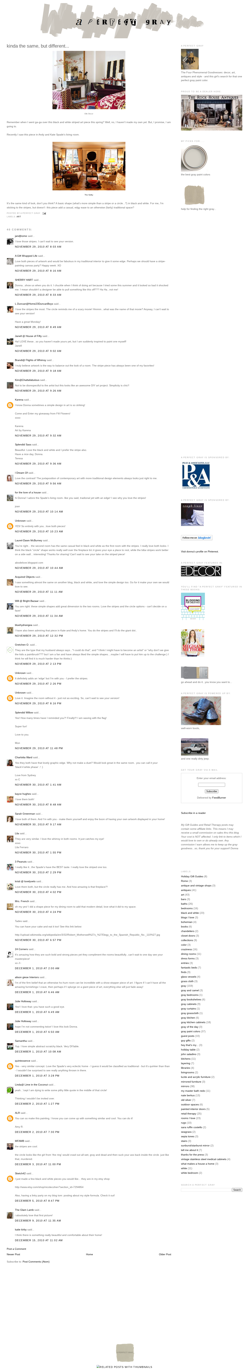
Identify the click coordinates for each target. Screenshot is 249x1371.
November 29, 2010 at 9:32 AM (38, 435)
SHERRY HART (24, 279)
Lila (17, 833)
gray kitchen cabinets (193, 1022)
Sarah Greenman (25, 813)
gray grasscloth (190, 1013)
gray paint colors (190, 1031)
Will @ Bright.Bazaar (27, 600)
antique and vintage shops (196, 885)
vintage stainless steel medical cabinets (203, 1159)
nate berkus (188, 1095)
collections (187, 940)
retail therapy (188, 1113)
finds (183, 972)
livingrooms (187, 1072)
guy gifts (186, 1040)
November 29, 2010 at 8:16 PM (38, 703)
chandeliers (187, 931)
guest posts (187, 1035)
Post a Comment (16, 1248)
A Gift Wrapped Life (26, 255)
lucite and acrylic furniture (196, 1076)
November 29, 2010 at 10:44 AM (39, 567)
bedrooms (187, 908)
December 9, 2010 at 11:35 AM (38, 1220)
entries (185, 963)
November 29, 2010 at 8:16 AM (38, 270)
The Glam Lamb (24, 1209)
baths (184, 903)
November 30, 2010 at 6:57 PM (38, 940)
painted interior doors (193, 1109)
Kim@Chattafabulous (27, 379)
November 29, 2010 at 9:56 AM (38, 483)
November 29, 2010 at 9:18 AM (38, 370)
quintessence (22, 1060)
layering (185, 1063)
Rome (184, 880)
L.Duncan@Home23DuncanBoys (34, 303)
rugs (183, 1122)
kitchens (185, 1058)
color (184, 944)
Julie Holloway (23, 1001)
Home (89, 1254)
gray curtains (188, 1008)
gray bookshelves (191, 999)
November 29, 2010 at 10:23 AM (39, 531)
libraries (185, 1067)
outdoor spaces (190, 1104)
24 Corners (21, 949)
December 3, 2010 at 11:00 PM (38, 1164)
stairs (184, 1140)
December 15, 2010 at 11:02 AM (39, 1240)
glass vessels (188, 976)
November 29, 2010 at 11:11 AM (39, 591)
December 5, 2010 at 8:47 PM (37, 1200)
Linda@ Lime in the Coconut (31, 1084)
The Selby (89, 195)
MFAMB (19, 1140)
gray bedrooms (190, 994)
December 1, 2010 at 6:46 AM (37, 992)
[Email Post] (44, 213)
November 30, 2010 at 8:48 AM (38, 804)
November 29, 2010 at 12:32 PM (39, 635)
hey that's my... (189, 1045)
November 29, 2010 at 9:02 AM (38, 350)
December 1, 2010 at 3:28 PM (37, 1075)
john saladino (188, 1054)
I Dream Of (21, 472)
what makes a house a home (197, 1163)
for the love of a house (28, 492)
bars (183, 899)
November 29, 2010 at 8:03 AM (38, 246)
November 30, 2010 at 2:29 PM (38, 872)
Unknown (20, 520)
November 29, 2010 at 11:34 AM (39, 615)
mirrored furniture (191, 1081)
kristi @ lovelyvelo (25, 881)
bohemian (186, 922)
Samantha (21, 1040)
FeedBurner (219, 797)
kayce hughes (23, 793)
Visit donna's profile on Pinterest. (200, 551)
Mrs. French (22, 901)
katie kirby (21, 1229)
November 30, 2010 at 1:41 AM (38, 784)
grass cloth (187, 981)
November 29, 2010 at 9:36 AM (38, 463)
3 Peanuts (21, 861)
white (184, 1168)
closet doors (188, 935)
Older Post (165, 1254)
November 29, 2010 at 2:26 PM (38, 683)
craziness (186, 949)
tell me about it (189, 1150)
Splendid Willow (24, 712)
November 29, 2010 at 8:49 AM (38, 327)
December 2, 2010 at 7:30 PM (37, 1132)
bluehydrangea (23, 625)
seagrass (186, 1131)
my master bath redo (193, 1090)
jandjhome (21, 235)
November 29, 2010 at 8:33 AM (38, 294)
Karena (19, 399)
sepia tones (187, 1136)
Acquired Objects (25, 576)
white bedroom (189, 1172)
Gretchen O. (22, 644)
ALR (17, 1112)
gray (183, 985)
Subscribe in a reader (193, 812)
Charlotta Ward (23, 757)
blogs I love (187, 917)
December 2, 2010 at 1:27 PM (37, 1103)
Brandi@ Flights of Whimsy (30, 360)
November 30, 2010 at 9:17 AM (38, 824)
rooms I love (188, 1118)
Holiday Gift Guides (192, 876)
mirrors (185, 1086)
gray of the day (189, 1026)
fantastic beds (189, 967)
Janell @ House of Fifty (28, 336)
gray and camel (190, 990)
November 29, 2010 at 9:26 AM (38, 390)
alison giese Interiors (27, 977)
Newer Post (13, 1254)
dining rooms (188, 953)
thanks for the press (192, 1154)
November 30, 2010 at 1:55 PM (38, 852)
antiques (186, 890)
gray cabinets (189, 1004)
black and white (190, 912)
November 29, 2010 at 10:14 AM (39, 511)
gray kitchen (188, 1017)
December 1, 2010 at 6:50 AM (37, 1031)
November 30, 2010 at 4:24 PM (38, 911)
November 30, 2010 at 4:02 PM (38, 892)
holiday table (188, 1049)
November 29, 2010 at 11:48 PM (39, 748)
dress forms (188, 958)
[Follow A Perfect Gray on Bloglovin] (197, 539)
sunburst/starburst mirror (195, 1145)
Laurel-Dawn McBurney (28, 540)
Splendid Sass (23, 444)
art (19, 216)
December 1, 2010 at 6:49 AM (37, 1012)
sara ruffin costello (191, 1127)
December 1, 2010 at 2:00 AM (37, 968)
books (184, 926)
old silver (186, 1099)
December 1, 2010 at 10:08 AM (38, 1051)
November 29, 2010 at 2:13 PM (38, 663)
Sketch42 (20, 1173)
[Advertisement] (195, 273)
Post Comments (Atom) (36, 1261)
